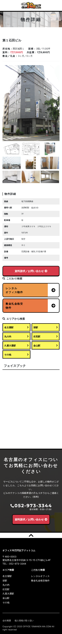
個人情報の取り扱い (24, 620)
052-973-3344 (17, 563)
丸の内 (7, 336)
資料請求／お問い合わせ (29, 271)
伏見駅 (36, 336)
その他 (7, 354)
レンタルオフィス (40, 576)
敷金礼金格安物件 (40, 580)
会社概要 (6, 620)
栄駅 (35, 327)
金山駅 (36, 345)
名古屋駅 (9, 327)
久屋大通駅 (10, 345)
